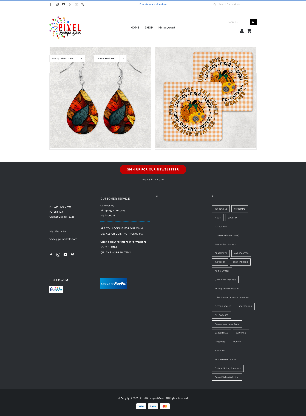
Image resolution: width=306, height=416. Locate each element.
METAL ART (220, 350)
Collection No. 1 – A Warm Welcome (231, 297)
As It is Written (222, 271)
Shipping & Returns (112, 210)
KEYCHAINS (241, 333)
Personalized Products (225, 244)
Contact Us (107, 205)
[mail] (76, 4)
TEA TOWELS (221, 209)
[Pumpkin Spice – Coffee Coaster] (205, 97)
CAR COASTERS (241, 253)
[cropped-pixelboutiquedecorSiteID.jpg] (65, 13)
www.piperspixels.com (63, 239)
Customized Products (225, 279)
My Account (107, 215)
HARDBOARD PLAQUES (225, 359)
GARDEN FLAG (221, 333)
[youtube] (63, 4)
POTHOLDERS (221, 226)
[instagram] (57, 4)
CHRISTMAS (239, 209)
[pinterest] (70, 4)
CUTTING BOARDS (223, 306)
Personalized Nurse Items (227, 324)
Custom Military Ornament (228, 368)
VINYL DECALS (108, 247)
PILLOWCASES (221, 315)
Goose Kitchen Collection (227, 377)
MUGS (218, 217)
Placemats (220, 341)
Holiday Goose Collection (227, 288)
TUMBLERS (220, 262)
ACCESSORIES (245, 306)
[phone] (82, 4)
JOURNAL (237, 341)
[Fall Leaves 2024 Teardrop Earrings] (100, 97)
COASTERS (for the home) (227, 235)
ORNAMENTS (221, 253)
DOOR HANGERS (240, 262)
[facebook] (50, 4)
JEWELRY (232, 217)
